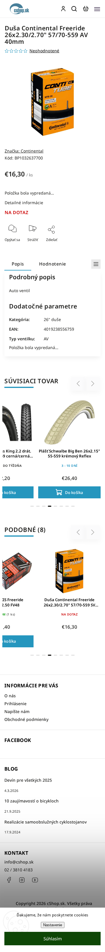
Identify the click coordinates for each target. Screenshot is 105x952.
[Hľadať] (74, 9)
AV (46, 338)
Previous (79, 384)
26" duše (52, 319)
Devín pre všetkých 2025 (28, 780)
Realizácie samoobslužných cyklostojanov (45, 822)
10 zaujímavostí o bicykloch (31, 801)
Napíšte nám (16, 711)
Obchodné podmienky (26, 719)
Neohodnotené (44, 51)
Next (93, 384)
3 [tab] (44, 506)
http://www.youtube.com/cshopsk (35, 879)
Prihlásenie (15, 703)
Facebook (8, 879)
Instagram (22, 879)
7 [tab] (67, 506)
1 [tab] (32, 506)
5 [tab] (55, 506)
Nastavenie (52, 925)
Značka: (24, 151)
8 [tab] (73, 506)
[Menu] (97, 9)
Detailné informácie (24, 202)
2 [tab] (38, 506)
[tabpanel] (69, 448)
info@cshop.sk (19, 862)
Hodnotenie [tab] (52, 264)
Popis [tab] (18, 264)
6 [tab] (61, 506)
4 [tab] (49, 506)
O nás (10, 695)
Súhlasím (52, 938)
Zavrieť (85, 247)
